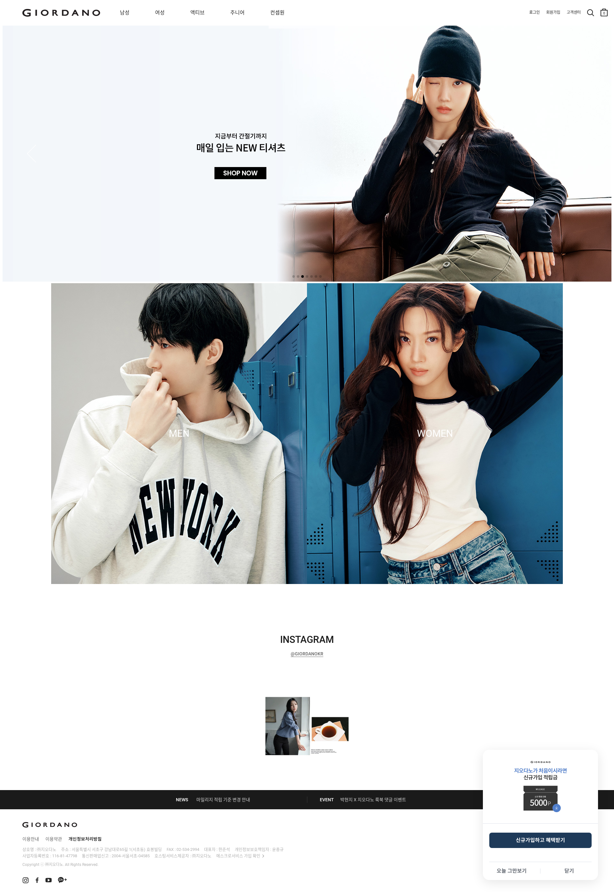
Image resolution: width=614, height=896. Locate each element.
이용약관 (53, 839)
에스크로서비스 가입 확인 (238, 855)
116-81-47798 (64, 855)
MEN (179, 433)
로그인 (534, 12)
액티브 (197, 13)
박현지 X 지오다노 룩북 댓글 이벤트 (373, 799)
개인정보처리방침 (85, 839)
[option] (307, 725)
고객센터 (574, 12)
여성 (160, 13)
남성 (125, 13)
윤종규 (278, 849)
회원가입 (553, 12)
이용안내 (30, 839)
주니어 (237, 13)
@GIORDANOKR (307, 653)
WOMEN (435, 433)
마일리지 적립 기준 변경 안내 (223, 799)
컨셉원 (277, 13)
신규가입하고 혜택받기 (540, 840)
